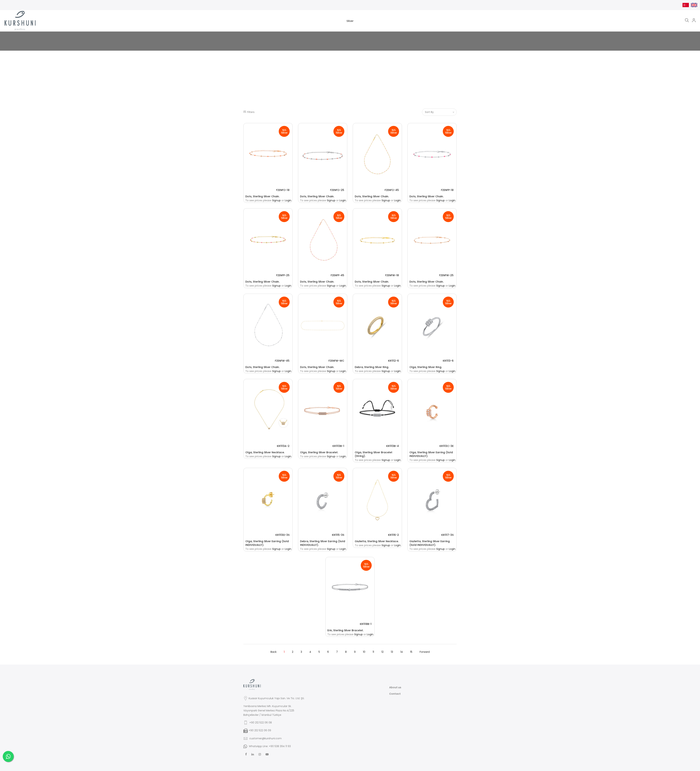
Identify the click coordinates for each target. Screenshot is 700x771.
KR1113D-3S (282, 535)
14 (401, 652)
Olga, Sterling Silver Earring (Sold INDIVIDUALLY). (431, 454)
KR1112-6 (393, 361)
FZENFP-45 (337, 275)
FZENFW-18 (392, 275)
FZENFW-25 (446, 275)
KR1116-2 (393, 535)
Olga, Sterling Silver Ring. (425, 367)
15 (411, 652)
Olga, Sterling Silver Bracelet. (319, 452)
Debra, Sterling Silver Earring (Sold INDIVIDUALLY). (322, 543)
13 (392, 652)
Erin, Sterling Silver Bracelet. (345, 630)
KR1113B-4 (392, 446)
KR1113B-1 (338, 446)
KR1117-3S (447, 535)
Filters (250, 112)
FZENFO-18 (282, 190)
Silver (350, 21)
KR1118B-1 (366, 624)
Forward (425, 652)
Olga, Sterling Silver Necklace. (265, 452)
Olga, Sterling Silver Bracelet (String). (373, 454)
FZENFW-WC (336, 361)
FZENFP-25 (282, 275)
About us (395, 687)
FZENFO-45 (392, 190)
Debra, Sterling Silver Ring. (372, 367)
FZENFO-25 (337, 190)
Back (274, 652)
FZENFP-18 (447, 190)
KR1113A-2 (283, 446)
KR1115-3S (338, 535)
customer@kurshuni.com (265, 738)
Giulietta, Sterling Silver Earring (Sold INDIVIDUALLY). (429, 543)
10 (364, 652)
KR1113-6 (448, 361)
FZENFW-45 (282, 361)
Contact (395, 694)
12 (382, 652)
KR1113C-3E (447, 446)
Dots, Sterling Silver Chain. (262, 196)
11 (373, 652)
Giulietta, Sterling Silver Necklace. (377, 541)
